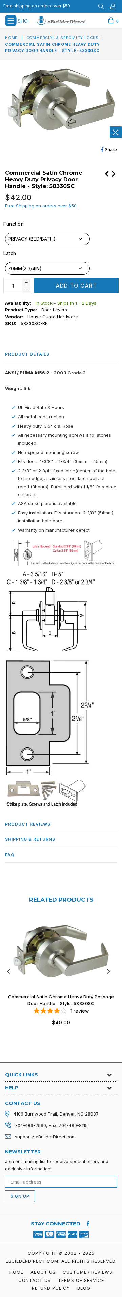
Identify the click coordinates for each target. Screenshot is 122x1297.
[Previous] (106, 173)
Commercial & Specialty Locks (62, 37)
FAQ (10, 854)
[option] (58, 976)
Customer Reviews (88, 1272)
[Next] (113, 173)
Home (11, 37)
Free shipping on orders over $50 (36, 5)
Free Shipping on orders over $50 (41, 205)
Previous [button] (8, 971)
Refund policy (51, 1288)
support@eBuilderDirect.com (45, 1136)
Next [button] (108, 971)
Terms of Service (81, 1280)
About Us (43, 1272)
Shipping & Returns (30, 839)
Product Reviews (27, 824)
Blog (83, 1288)
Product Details (27, 354)
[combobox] (47, 239)
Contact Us (34, 1280)
